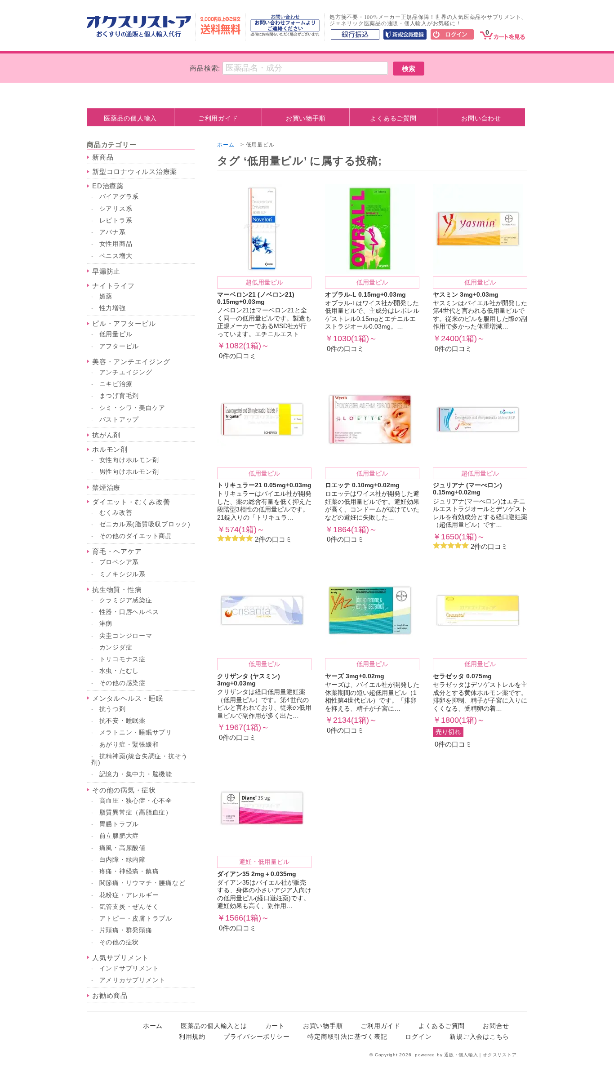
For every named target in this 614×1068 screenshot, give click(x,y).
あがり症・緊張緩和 (129, 744)
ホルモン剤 (110, 449)
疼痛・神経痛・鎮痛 (129, 871)
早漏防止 (106, 271)
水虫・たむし (119, 671)
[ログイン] (452, 35)
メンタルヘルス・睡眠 (127, 698)
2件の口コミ (264, 506)
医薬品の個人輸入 (130, 118)
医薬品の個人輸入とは (214, 1026)
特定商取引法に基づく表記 (347, 1036)
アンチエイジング (125, 372)
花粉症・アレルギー (129, 895)
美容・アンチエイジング (131, 361)
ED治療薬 (108, 186)
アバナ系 (112, 232)
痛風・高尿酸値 (122, 848)
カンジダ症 (116, 647)
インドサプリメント (129, 968)
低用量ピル (116, 334)
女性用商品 (116, 243)
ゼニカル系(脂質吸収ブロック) (145, 524)
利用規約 (192, 1036)
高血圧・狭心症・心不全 (135, 800)
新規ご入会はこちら (479, 1036)
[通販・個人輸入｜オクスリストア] (139, 35)
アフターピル (119, 346)
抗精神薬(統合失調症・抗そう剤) (139, 759)
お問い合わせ (481, 118)
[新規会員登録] (405, 35)
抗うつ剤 (112, 709)
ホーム (225, 145)
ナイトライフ (113, 285)
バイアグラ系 (119, 196)
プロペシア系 (119, 562)
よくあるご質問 (393, 118)
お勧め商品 (110, 995)
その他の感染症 (122, 683)
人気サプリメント (120, 957)
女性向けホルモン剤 (129, 460)
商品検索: (205, 68)
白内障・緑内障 (122, 859)
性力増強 (112, 308)
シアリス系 (116, 208)
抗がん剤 (106, 435)
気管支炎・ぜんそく (129, 906)
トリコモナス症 (122, 659)
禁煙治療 (106, 487)
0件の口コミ (264, 319)
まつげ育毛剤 (119, 395)
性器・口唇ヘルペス (129, 612)
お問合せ (496, 1026)
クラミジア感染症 (125, 600)
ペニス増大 (116, 256)
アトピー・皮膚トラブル (135, 918)
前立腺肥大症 (119, 835)
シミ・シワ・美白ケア (132, 408)
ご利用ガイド (218, 118)
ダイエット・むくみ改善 (131, 502)
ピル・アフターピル (124, 323)
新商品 (102, 157)
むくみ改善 (116, 512)
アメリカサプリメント (132, 980)
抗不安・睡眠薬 (122, 720)
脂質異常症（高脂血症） (135, 812)
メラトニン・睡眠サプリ (135, 732)
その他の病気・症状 (124, 790)
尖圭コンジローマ (125, 635)
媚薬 (106, 296)
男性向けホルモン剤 (129, 471)
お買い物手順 (306, 118)
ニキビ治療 (116, 384)
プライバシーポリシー (256, 1036)
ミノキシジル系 (122, 574)
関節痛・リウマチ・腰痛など (142, 883)
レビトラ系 (116, 220)
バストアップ (119, 419)
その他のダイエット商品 (135, 536)
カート (275, 1026)
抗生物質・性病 (117, 589)
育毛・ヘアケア (117, 551)
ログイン (418, 1036)
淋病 (106, 623)
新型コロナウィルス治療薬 (134, 171)
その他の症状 (119, 942)
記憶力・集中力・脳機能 (135, 774)
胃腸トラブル (119, 824)
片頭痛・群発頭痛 (125, 930)
